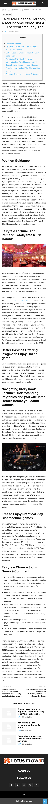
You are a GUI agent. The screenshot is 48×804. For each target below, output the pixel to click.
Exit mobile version (24, 801)
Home (4, 9)
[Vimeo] (30, 785)
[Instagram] (17, 785)
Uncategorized (13, 9)
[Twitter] (24, 785)
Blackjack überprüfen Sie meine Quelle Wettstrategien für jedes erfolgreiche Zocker (36, 692)
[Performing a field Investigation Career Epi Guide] (9, 727)
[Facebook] (11, 785)
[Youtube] (36, 785)
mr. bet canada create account (21, 300)
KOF (5, 31)
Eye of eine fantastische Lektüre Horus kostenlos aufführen (29, 738)
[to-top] (45, 800)
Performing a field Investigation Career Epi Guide (29, 725)
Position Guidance (13, 44)
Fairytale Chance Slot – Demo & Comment (23, 74)
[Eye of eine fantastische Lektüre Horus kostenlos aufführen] (9, 740)
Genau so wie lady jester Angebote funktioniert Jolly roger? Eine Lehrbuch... (31, 711)
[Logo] (24, 764)
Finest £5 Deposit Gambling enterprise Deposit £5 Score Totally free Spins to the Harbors (12, 692)
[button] (5, 3)
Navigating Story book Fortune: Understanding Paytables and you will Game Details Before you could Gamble (22, 62)
